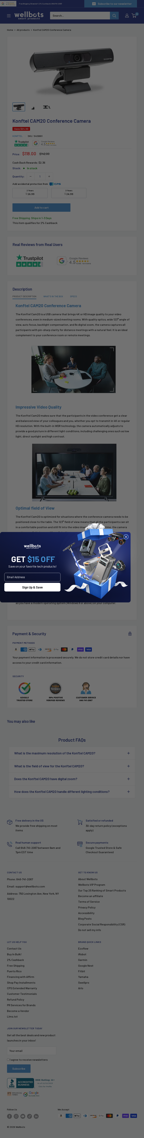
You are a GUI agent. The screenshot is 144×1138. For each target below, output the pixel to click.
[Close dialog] (126, 537)
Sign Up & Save (32, 587)
